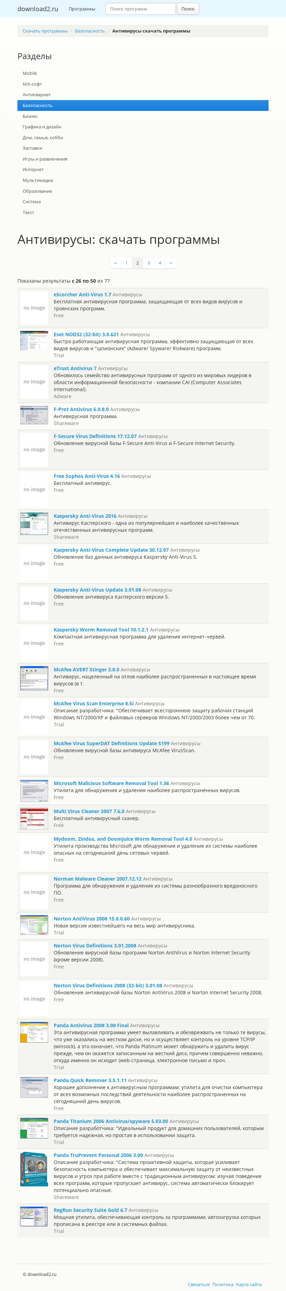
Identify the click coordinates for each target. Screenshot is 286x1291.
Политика (222, 1284)
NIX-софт (32, 84)
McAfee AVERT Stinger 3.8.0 (86, 669)
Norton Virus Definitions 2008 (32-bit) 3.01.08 (108, 985)
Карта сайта (249, 1284)
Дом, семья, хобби (43, 137)
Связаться (199, 1284)
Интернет (33, 169)
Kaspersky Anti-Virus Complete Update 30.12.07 (111, 549)
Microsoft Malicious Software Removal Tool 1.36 (111, 783)
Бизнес (30, 116)
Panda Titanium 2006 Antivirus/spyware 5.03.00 (111, 1121)
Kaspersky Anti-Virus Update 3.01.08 (97, 589)
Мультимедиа (38, 180)
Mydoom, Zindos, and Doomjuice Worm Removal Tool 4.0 (123, 838)
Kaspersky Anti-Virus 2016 (85, 516)
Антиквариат (37, 94)
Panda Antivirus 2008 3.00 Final (91, 1025)
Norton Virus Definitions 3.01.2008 (95, 945)
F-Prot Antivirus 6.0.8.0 (81, 409)
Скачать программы (45, 31)
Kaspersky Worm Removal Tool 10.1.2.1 (101, 629)
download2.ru (37, 9)
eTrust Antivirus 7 (75, 368)
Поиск (188, 9)
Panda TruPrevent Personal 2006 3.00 (98, 1155)
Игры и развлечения (45, 159)
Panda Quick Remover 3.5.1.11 (90, 1080)
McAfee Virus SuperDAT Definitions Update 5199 (112, 743)
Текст (28, 212)
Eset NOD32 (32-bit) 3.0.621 (86, 334)
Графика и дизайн (42, 127)
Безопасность (90, 31)
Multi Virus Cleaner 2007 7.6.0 (89, 811)
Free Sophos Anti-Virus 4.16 (87, 476)
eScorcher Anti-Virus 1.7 (82, 294)
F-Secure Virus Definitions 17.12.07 (95, 436)
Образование (37, 191)
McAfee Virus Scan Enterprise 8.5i (94, 703)
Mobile (30, 73)
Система (32, 201)
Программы (82, 9)
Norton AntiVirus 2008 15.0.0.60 (92, 918)
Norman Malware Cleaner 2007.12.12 (98, 878)
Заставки (32, 148)
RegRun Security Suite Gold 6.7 (90, 1210)
